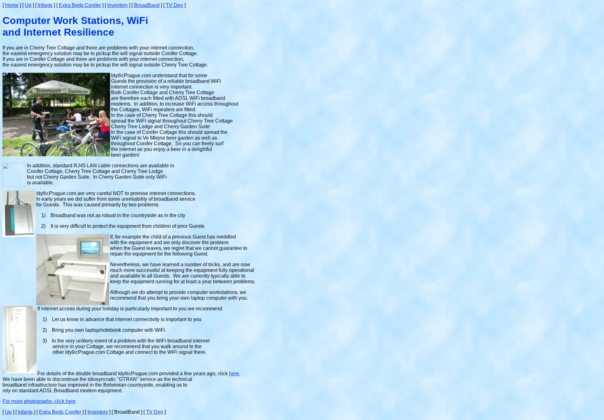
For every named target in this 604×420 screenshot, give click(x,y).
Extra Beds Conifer (80, 5)
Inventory (117, 5)
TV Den (174, 5)
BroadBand (146, 5)
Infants (45, 5)
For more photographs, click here (39, 401)
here (234, 373)
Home (12, 5)
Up (28, 5)
